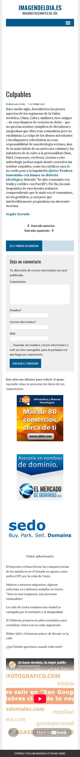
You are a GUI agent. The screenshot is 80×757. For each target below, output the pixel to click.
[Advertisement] (40, 58)
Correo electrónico (22, 322)
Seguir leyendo (18, 214)
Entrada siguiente (37, 230)
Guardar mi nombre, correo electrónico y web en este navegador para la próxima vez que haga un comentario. (39, 349)
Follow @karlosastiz (40, 556)
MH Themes (60, 753)
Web (12, 333)
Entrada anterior (43, 226)
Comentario (18, 282)
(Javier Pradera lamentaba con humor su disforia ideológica (39, 175)
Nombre (15, 310)
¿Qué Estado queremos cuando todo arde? (34, 647)
